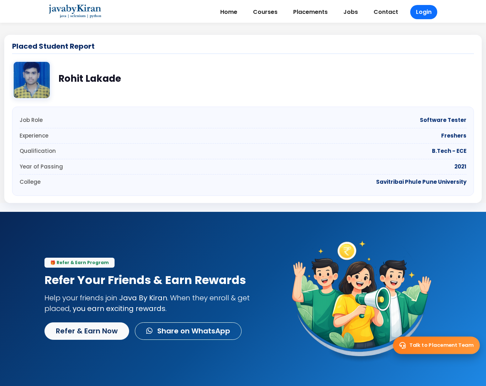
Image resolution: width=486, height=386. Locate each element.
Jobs (350, 12)
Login (424, 12)
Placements (310, 12)
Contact (386, 12)
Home (228, 12)
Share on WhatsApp (192, 331)
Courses (265, 12)
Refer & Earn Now (87, 331)
